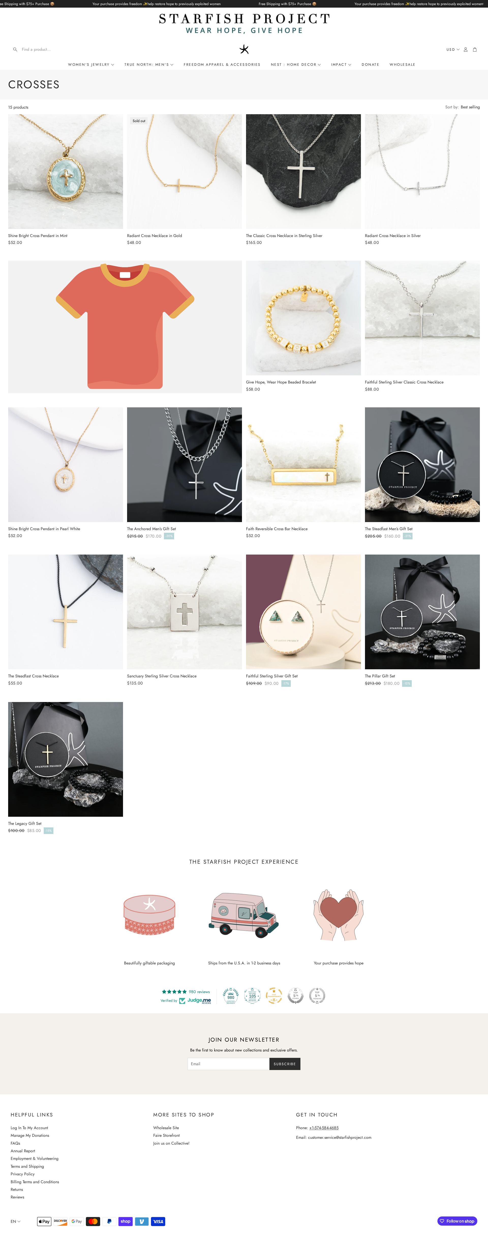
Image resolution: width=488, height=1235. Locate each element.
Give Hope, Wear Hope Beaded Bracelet (281, 382)
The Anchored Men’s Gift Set (151, 529)
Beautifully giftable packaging (149, 963)
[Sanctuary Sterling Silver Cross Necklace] (184, 612)
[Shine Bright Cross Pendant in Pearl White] (65, 464)
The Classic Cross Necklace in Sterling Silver (284, 236)
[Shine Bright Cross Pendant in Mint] (65, 171)
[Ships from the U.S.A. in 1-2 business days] (244, 915)
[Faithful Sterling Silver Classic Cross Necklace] (422, 318)
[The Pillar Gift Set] (422, 612)
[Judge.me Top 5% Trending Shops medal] (317, 996)
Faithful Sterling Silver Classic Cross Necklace (404, 382)
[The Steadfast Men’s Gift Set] (422, 464)
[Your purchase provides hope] (338, 915)
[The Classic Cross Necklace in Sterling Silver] (303, 171)
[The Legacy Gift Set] (65, 759)
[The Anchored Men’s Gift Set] (184, 464)
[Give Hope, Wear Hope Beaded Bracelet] (303, 318)
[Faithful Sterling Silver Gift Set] (303, 612)
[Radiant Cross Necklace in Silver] (422, 171)
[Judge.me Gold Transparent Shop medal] (274, 996)
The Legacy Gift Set (24, 823)
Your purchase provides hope (338, 963)
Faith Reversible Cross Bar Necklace (277, 529)
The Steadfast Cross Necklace (33, 676)
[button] (43, 49)
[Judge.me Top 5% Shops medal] (295, 996)
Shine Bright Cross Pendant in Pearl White (44, 529)
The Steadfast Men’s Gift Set (389, 529)
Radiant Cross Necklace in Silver (393, 236)
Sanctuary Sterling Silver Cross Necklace (161, 676)
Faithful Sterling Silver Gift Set (272, 676)
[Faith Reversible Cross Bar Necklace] (303, 464)
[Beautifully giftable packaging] (149, 915)
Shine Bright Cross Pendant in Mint (37, 236)
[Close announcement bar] (483, 4)
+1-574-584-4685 (324, 1128)
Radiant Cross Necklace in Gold (154, 236)
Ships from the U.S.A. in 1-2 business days (244, 963)
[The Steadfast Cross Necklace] (65, 612)
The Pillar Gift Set (380, 676)
